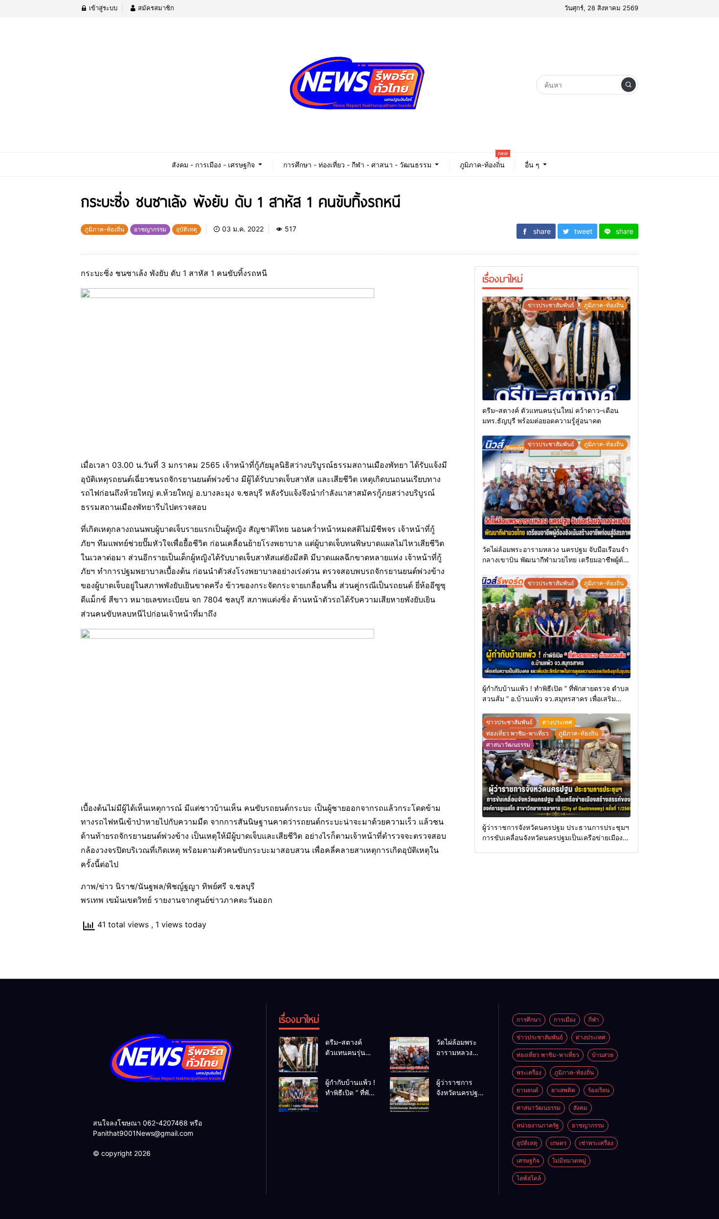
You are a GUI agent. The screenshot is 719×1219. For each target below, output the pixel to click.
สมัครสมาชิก (155, 8)
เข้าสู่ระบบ (102, 8)
